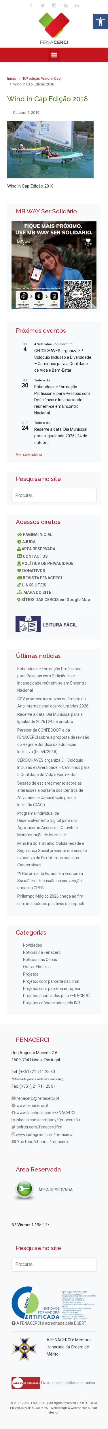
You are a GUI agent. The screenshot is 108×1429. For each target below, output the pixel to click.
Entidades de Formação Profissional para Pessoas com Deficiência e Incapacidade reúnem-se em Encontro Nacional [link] (62, 400)
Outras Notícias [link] (37, 966)
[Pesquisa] (89, 495)
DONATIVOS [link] (33, 570)
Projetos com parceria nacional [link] (51, 981)
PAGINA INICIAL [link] (37, 534)
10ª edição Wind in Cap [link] (41, 78)
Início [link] (11, 78)
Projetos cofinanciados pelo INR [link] (51, 1003)
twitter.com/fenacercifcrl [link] (39, 1127)
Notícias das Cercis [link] (40, 959)
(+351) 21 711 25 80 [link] (37, 1071)
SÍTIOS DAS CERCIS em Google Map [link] (55, 599)
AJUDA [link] (28, 541)
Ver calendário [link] (29, 454)
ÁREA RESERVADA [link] (38, 549)
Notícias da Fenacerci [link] (42, 952)
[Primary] (54, 55)
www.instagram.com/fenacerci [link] (44, 1134)
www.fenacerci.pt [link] (32, 1105)
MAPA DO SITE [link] (37, 592)
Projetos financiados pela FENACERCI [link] (56, 995)
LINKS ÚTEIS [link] (34, 585)
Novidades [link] (32, 945)
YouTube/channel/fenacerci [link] (43, 1141)
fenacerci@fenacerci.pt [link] (37, 1098)
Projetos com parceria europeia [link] (51, 988)
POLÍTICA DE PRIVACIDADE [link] (47, 563)
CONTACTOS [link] (35, 556)
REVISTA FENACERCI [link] (42, 578)
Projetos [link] (30, 974)
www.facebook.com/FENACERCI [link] (45, 1112)
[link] (100, 21)
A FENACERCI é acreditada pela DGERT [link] (51, 1323)
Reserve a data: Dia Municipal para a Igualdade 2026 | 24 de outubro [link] (60, 436)
